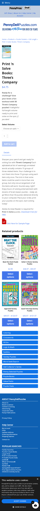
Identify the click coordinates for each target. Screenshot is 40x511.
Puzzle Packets (21, 39)
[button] (6, 2)
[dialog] (20, 494)
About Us (17, 13)
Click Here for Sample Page (17, 223)
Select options (10, 275)
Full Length (33, 39)
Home (4, 39)
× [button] (37, 479)
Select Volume (8, 124)
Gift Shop (8, 13)
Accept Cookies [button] (20, 501)
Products (11, 39)
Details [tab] (6, 152)
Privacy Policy (6, 497)
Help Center (27, 13)
